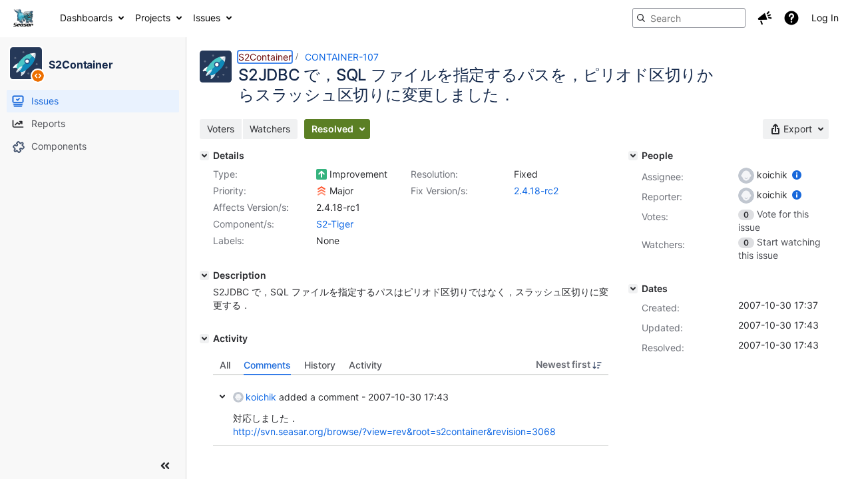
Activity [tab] (365, 365)
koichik (261, 396)
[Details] (204, 155)
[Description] (204, 275)
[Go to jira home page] (23, 18)
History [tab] (319, 365)
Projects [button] (152, 17)
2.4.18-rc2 (536, 190)
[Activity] (204, 338)
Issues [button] (206, 17)
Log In (825, 17)
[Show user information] (796, 174)
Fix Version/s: (439, 190)
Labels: (228, 240)
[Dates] (633, 288)
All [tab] (225, 365)
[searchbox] (689, 18)
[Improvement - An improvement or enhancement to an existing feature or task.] (321, 174)
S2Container (265, 57)
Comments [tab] (267, 365)
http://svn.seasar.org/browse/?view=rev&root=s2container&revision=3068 (394, 431)
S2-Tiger (334, 224)
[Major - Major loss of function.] (321, 191)
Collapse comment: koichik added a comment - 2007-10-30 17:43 (222, 396)
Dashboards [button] (86, 17)
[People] (633, 155)
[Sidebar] (165, 466)
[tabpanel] (410, 410)
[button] (764, 18)
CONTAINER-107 (342, 57)
